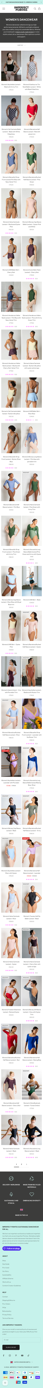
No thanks (21, 714)
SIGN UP (21, 705)
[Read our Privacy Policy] (37, 697)
